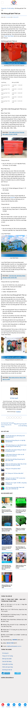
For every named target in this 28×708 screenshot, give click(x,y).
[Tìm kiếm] (26, 2)
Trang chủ (3, 8)
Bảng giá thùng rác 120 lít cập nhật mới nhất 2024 (7, 586)
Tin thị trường (10, 8)
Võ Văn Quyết (15, 17)
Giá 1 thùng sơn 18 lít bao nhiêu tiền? (14, 473)
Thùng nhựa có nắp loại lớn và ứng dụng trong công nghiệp (21, 511)
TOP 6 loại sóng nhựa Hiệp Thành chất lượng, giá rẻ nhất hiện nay (14, 488)
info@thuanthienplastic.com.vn (13, 646)
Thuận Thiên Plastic (9, 36)
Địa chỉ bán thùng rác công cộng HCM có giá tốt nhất (21, 548)
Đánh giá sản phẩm (7, 658)
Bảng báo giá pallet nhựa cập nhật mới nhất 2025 (7, 511)
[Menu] (2, 2)
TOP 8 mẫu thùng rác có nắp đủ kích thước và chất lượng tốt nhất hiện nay (15, 445)
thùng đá (12, 197)
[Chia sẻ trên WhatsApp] (7, 417)
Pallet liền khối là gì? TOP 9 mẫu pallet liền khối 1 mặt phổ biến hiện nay (6, 567)
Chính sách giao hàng (7, 667)
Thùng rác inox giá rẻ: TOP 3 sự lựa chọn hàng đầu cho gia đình (15, 478)
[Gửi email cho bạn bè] (15, 417)
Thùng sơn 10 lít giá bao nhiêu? (13, 468)
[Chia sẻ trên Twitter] (13, 417)
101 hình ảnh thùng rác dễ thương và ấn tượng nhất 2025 (15, 436)
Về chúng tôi (5, 653)
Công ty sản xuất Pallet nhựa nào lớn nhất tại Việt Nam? (7, 548)
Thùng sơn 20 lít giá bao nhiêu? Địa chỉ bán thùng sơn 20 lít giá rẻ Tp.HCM (15, 464)
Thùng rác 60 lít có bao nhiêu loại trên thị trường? (21, 566)
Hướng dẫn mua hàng (7, 664)
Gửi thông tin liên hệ (7, 669)
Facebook (18, 411)
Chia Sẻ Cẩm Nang (6, 661)
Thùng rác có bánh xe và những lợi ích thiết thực (20, 529)
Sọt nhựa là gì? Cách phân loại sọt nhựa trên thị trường (7, 424)
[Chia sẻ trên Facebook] (10, 417)
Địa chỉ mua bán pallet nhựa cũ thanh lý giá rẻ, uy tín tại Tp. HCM (7, 529)
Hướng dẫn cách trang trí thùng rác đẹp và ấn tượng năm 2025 (15, 450)
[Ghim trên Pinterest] (18, 417)
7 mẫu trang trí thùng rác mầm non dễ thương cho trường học (14, 455)
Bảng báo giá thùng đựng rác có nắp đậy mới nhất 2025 (15, 441)
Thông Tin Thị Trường (7, 656)
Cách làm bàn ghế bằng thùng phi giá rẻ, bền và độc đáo (15, 460)
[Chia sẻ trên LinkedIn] (20, 417)
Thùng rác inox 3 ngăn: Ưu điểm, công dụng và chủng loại (16, 483)
